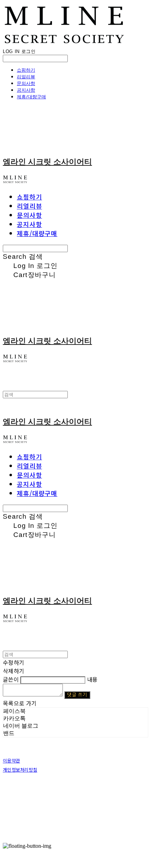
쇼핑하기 (26, 70)
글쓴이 (11, 679)
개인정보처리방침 (20, 769)
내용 (92, 679)
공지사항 (26, 90)
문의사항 (26, 83)
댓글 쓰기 (77, 695)
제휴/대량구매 (31, 96)
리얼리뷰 (26, 76)
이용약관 (11, 760)
